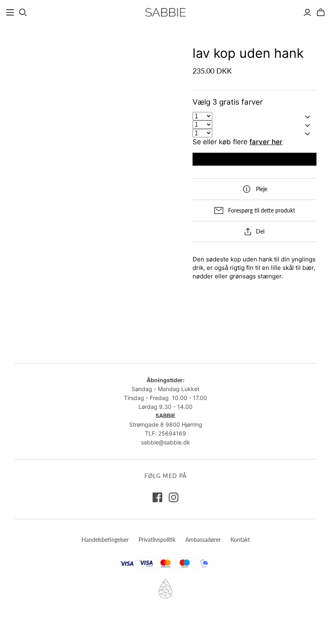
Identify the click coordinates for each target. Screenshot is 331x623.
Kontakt (240, 539)
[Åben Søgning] (23, 12)
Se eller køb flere (238, 142)
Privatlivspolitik (157, 539)
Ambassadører (203, 539)
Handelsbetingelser (105, 539)
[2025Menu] (10, 12)
